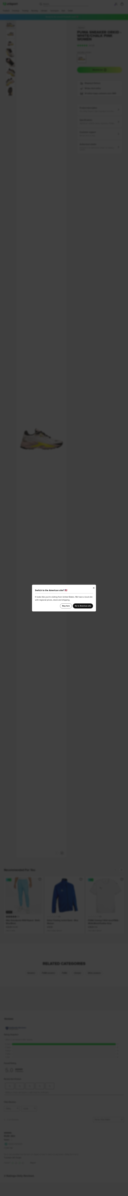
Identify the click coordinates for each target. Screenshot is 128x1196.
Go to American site (83, 606)
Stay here (66, 606)
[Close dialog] (94, 588)
